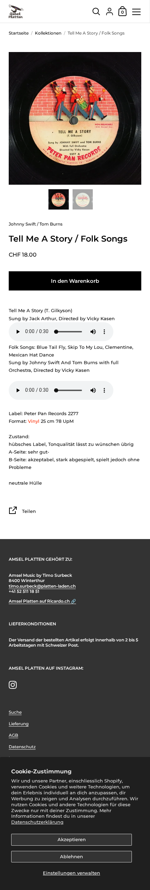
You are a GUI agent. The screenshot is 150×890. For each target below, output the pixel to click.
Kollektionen (48, 33)
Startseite (19, 33)
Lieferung (19, 723)
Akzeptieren (72, 839)
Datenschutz (22, 746)
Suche (15, 712)
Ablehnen (71, 856)
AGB (13, 735)
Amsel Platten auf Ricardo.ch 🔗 (42, 601)
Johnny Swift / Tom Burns (35, 224)
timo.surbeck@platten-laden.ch (42, 586)
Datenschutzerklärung (37, 822)
